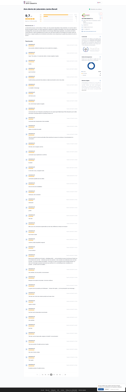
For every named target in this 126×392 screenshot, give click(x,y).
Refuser (107, 389)
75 (48, 374)
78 (56, 374)
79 (59, 374)
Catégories (53, 390)
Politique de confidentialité (71, 390)
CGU (58, 390)
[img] (34, 25)
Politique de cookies (114, 389)
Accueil (42, 390)
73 (42, 374)
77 (54, 374)
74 (45, 374)
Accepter (101, 389)
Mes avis (47, 390)
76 (51, 374)
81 (65, 374)
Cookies (62, 390)
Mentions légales (82, 390)
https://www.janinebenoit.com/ (89, 31)
